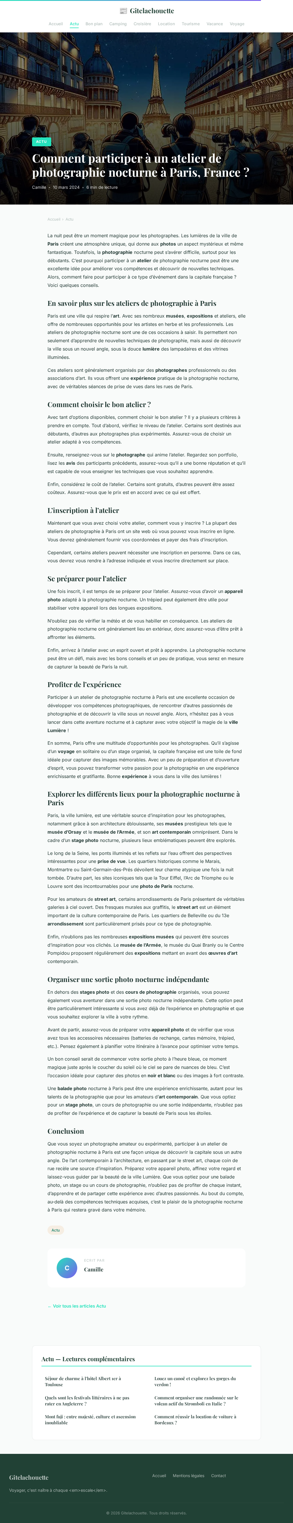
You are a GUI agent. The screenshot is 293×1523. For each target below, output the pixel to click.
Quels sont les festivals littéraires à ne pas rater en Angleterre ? (87, 1401)
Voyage (237, 23)
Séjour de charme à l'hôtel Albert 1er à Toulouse (83, 1381)
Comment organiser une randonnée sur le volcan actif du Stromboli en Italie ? (196, 1401)
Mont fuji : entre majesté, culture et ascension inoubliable (90, 1419)
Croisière (142, 23)
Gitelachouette (146, 10)
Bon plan (94, 23)
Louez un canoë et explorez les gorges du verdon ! (195, 1381)
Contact (218, 1475)
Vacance (215, 23)
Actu (74, 23)
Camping (118, 23)
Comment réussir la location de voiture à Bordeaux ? (195, 1419)
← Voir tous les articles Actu (76, 1306)
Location (166, 23)
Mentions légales (188, 1475)
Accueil (56, 23)
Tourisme (191, 23)
